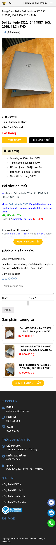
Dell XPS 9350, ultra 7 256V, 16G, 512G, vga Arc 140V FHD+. (35, 331)
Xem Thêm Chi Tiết (28, 241)
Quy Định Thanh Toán (15, 496)
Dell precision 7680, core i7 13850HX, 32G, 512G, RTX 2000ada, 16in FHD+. (35, 350)
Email (32, 298)
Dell (17, 11)
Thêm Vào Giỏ (42, 140)
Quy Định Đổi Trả (12, 484)
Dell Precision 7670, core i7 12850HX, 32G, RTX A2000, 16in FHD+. (35, 368)
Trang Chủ (7, 11)
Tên (4, 298)
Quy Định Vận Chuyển (15, 502)
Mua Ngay (14, 140)
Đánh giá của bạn (11, 273)
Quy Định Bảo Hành (13, 490)
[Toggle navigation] (51, 3)
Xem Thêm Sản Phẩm (28, 383)
